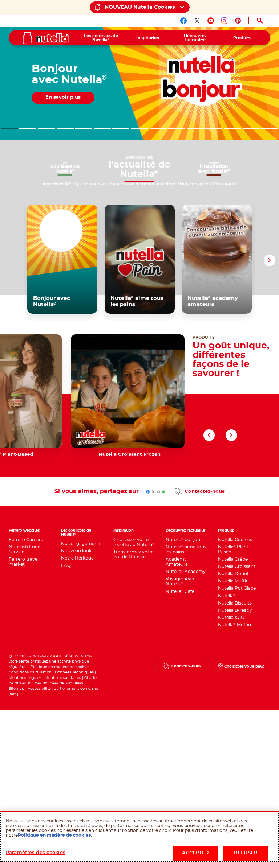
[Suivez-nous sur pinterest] (238, 20)
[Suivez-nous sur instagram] (224, 20)
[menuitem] (101, 38)
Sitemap (16, 688)
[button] (9, 128)
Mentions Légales (25, 678)
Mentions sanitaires (63, 678)
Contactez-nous (205, 491)
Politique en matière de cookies (60, 667)
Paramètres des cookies (35, 852)
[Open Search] (259, 20)
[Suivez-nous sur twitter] (197, 20)
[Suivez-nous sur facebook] (183, 20)
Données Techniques (74, 672)
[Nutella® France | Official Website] (46, 38)
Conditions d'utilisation (30, 672)
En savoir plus (98, 112)
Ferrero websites (24, 530)
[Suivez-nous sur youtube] (210, 20)
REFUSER (246, 853)
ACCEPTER (195, 853)
